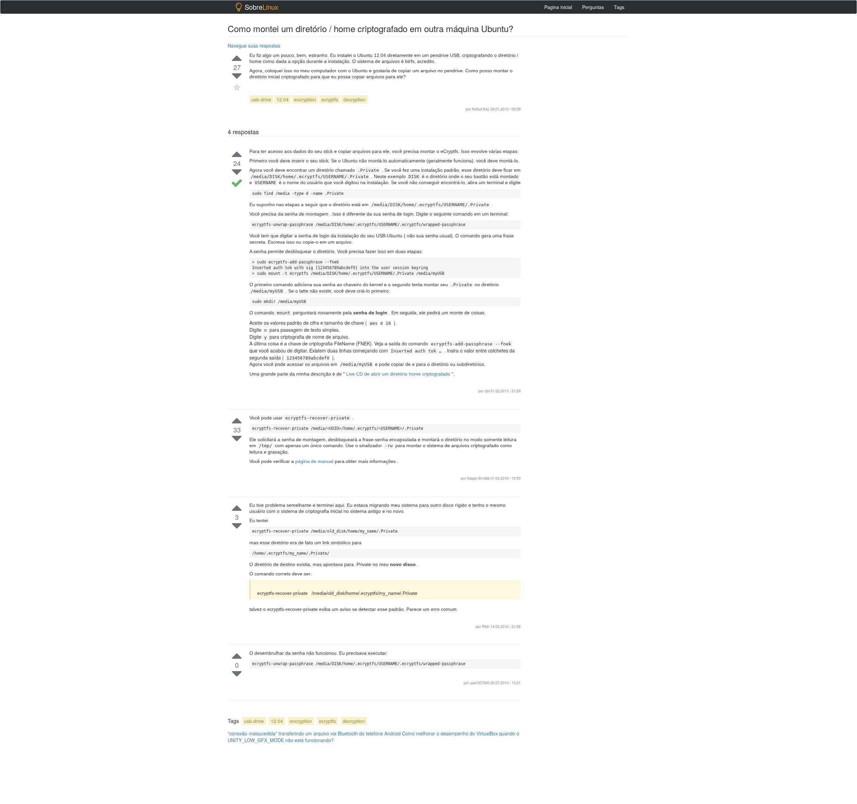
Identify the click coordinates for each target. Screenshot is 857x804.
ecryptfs (329, 99)
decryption (354, 99)
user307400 (480, 682)
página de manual (315, 461)
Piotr (486, 626)
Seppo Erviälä (478, 478)
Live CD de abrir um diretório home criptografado (398, 374)
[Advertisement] (579, 141)
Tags (619, 7)
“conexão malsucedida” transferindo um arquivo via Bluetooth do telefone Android (314, 733)
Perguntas (593, 7)
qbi (487, 390)
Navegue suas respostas (254, 45)
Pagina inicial (558, 7)
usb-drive (261, 99)
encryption (305, 99)
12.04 (283, 99)
